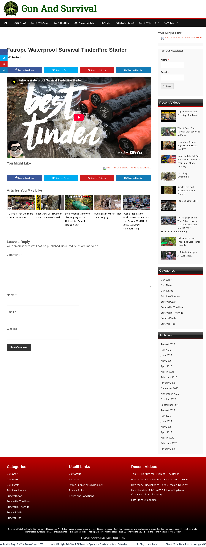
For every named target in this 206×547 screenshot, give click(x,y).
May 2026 (166, 360)
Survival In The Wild (172, 312)
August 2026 (168, 344)
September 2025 (170, 405)
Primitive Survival (170, 296)
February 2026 (169, 377)
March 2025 (167, 437)
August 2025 (168, 410)
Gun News (20, 22)
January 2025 (168, 448)
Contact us (75, 474)
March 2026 (167, 371)
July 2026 (166, 350)
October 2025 (168, 399)
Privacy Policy (76, 490)
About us (74, 479)
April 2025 (166, 432)
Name (12, 295)
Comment (14, 255)
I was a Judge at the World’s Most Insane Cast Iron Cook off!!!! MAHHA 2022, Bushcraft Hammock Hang (136, 221)
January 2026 (168, 382)
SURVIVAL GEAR (40, 22)
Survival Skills (168, 318)
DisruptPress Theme (115, 538)
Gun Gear (166, 279)
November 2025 (170, 393)
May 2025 (166, 426)
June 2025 (166, 421)
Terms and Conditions (81, 496)
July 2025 (166, 415)
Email (11, 312)
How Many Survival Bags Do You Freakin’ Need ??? (159, 485)
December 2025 (169, 388)
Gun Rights (61, 22)
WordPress (96, 538)
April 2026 (166, 366)
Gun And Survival (59, 8)
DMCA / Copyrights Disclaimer (86, 485)
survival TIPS (148, 22)
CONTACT (170, 22)
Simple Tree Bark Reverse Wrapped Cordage (166, 543)
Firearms (104, 22)
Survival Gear (168, 301)
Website (12, 329)
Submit (167, 86)
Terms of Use (159, 532)
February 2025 (169, 443)
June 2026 (166, 355)
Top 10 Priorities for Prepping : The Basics (155, 474)
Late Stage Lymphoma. (124, 543)
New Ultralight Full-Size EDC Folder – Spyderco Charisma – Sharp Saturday (66, 543)
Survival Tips (168, 323)
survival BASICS (84, 22)
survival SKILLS (125, 22)
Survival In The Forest (173, 307)
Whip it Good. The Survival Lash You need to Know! (160, 479)
